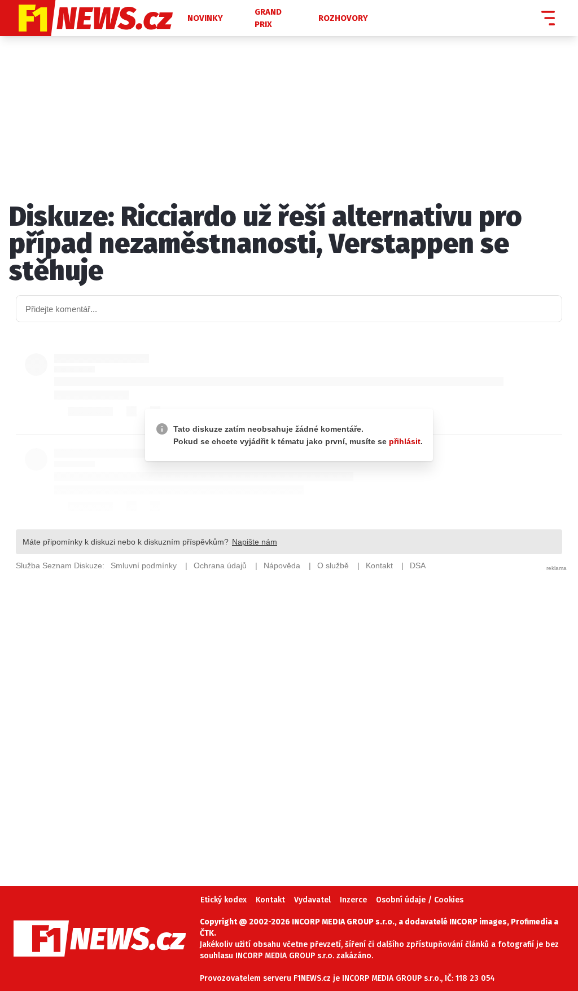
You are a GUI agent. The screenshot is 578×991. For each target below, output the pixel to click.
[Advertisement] (289, 712)
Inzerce (353, 900)
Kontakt (270, 900)
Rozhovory (343, 18)
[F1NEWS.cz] (92, 18)
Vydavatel (312, 900)
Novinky (205, 18)
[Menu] (548, 18)
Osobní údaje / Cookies (419, 900)
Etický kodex (223, 900)
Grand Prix (268, 18)
